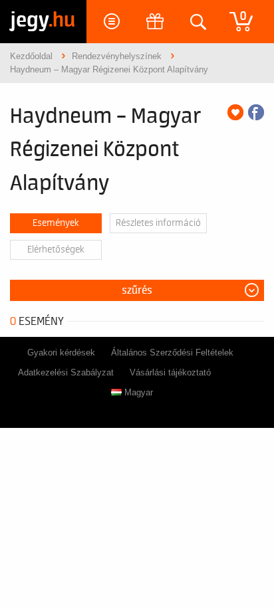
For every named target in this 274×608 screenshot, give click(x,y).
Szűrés (137, 290)
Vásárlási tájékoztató (170, 372)
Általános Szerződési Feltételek (172, 352)
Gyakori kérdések (61, 352)
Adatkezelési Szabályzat (66, 372)
